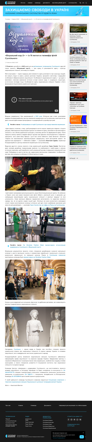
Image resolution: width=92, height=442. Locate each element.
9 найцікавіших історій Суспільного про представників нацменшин (43, 124)
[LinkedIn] (80, 419)
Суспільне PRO (73, 2)
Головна (7, 19)
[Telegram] (74, 419)
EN (83, 2)
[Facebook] (68, 419)
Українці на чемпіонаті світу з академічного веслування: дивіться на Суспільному (78, 148)
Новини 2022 (15, 19)
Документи (46, 2)
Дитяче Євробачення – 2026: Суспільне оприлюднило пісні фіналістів (78, 127)
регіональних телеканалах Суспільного (46, 66)
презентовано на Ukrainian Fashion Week (37, 257)
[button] (80, 2)
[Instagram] (71, 419)
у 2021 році (38, 116)
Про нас (23, 2)
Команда (37, 2)
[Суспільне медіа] (78, 28)
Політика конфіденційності (22, 435)
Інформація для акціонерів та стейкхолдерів (72, 405)
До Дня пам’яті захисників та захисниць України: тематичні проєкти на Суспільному (78, 37)
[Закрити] (83, 433)
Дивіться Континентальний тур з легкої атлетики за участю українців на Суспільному (78, 82)
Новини (30, 2)
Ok (81, 436)
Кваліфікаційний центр (59, 2)
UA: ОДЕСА (28, 374)
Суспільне (17, 349)
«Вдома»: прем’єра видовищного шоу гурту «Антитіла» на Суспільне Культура (77, 105)
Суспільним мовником (57, 255)
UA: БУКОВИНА (16, 376)
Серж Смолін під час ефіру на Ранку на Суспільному (47, 205)
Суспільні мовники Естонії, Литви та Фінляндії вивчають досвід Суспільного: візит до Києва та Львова (78, 59)
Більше (72, 158)
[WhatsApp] (77, 419)
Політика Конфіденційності (59, 437)
